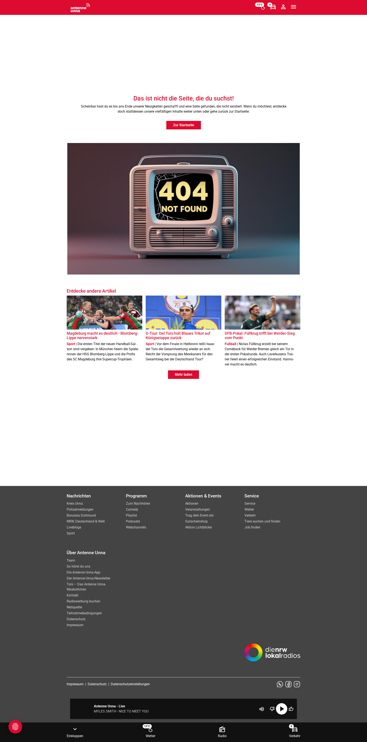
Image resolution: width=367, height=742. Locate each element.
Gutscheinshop (196, 521)
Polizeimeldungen (80, 509)
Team (71, 560)
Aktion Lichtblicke (198, 527)
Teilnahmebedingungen (84, 613)
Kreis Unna (75, 503)
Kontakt (72, 595)
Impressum (75, 625)
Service (249, 503)
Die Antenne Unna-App (83, 572)
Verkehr (250, 515)
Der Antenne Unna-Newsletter (88, 578)
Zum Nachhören (138, 503)
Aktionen (191, 503)
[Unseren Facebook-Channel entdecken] (288, 684)
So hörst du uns (78, 566)
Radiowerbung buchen (83, 601)
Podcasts (133, 521)
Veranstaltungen (197, 509)
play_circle (281, 709)
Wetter (249, 509)
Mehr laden (183, 374)
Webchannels (136, 527)
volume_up (262, 709)
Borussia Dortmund (81, 515)
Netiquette (74, 607)
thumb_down (272, 708)
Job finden (252, 527)
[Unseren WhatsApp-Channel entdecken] (280, 684)
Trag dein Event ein (199, 515)
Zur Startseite (183, 125)
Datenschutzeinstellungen (130, 684)
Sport (71, 533)
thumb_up (291, 708)
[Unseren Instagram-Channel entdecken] (297, 684)
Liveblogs (74, 527)
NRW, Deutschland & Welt (86, 521)
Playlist (131, 515)
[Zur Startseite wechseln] (80, 8)
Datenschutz (76, 619)
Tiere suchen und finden (262, 521)
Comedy (132, 509)
